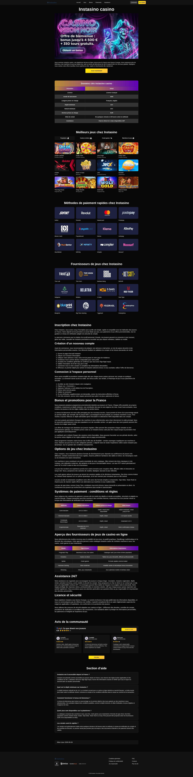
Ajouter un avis (129, 629)
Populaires (63, 138)
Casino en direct (84, 138)
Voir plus (96, 657)
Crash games (106, 138)
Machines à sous (127, 138)
